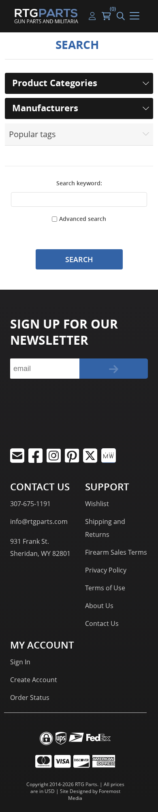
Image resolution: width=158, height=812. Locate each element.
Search (79, 259)
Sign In (20, 661)
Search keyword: (79, 183)
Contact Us (102, 623)
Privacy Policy (105, 570)
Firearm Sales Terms (116, 552)
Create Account (33, 679)
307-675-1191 (30, 503)
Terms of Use (105, 587)
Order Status (29, 697)
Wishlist (97, 503)
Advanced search (82, 219)
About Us (99, 605)
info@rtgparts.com (39, 521)
